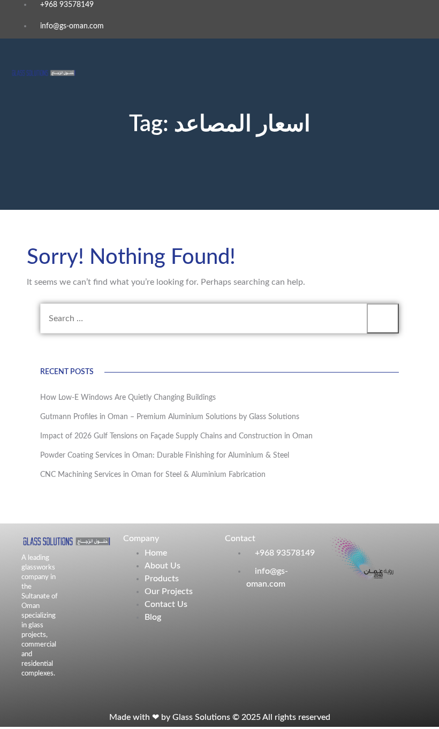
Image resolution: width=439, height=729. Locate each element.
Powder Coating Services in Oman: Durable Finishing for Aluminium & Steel (164, 455)
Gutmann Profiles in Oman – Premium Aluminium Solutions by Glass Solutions (169, 417)
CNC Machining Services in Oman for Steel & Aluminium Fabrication (153, 475)
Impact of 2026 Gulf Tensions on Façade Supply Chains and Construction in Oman (177, 436)
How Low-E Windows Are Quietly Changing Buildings (128, 397)
